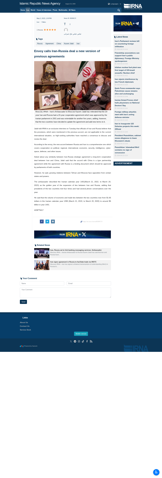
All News (72, 10)
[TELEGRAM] (75, 341)
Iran (27, 10)
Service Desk (25, 330)
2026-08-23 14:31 (122, 75)
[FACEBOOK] (87, 341)
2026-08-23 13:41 (122, 108)
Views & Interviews (44, 10)
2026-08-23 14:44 (122, 49)
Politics (44, 22)
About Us (24, 322)
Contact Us (24, 326)
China (59, 44)
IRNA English (40, 3)
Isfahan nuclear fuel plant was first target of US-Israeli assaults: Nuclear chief (128, 70)
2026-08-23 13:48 (122, 96)
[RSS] (91, 341)
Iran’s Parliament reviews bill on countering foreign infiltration (127, 44)
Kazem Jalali (69, 44)
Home (23, 10)
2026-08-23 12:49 (122, 143)
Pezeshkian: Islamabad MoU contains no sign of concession (127, 150)
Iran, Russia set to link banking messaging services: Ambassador (76, 250)
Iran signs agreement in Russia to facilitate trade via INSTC (73, 262)
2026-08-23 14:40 (122, 64)
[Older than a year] (41, 253)
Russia (39, 44)
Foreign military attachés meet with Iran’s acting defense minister (125, 114)
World (33, 10)
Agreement (50, 44)
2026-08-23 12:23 (122, 155)
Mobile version (81, 334)
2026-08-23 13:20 (122, 120)
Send (23, 302)
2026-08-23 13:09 (122, 132)
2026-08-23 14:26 (122, 84)
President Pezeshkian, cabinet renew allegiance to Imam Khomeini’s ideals (128, 138)
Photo (55, 10)
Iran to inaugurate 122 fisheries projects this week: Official (127, 126)
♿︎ (156, 472)
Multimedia (63, 10)
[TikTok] (83, 341)
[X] (71, 341)
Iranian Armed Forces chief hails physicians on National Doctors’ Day (127, 103)
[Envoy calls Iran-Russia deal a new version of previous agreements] (72, 85)
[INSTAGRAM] (79, 341)
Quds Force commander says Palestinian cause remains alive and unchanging (127, 91)
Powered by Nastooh (30, 346)
